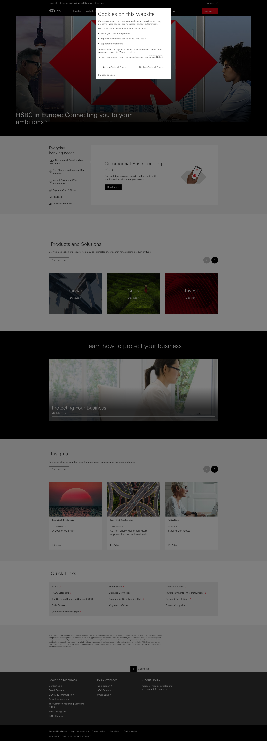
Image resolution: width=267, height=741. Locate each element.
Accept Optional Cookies (115, 67)
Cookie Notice (156, 56)
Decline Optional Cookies (152, 67)
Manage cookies (106, 74)
